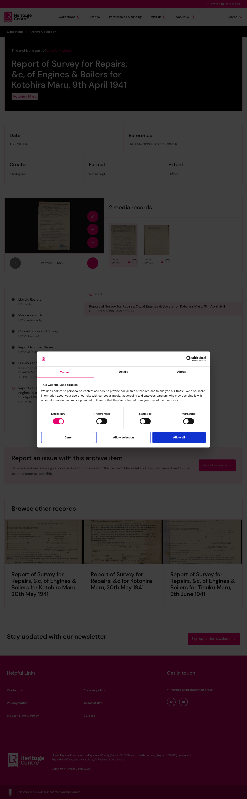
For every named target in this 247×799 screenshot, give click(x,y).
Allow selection (123, 437)
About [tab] (181, 371)
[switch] (101, 421)
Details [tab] (123, 371)
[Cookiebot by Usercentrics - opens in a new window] (189, 359)
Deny (67, 437)
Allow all (179, 437)
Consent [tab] (65, 372)
